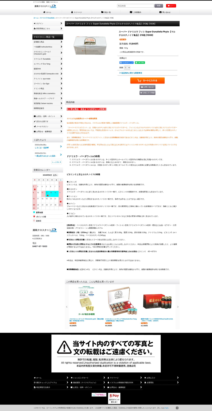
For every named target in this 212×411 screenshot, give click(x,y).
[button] (147, 93)
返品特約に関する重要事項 (131, 73)
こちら (166, 408)
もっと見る (55, 162)
